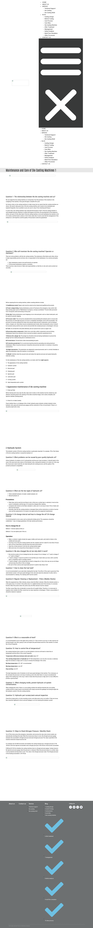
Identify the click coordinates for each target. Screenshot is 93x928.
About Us (45, 131)
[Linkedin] (81, 807)
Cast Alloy (48, 23)
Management (49, 29)
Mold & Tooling (49, 19)
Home (44, 128)
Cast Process (49, 21)
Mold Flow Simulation (51, 33)
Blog (44, 14)
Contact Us (46, 37)
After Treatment (49, 27)
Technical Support (50, 8)
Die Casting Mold (50, 12)
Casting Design (49, 17)
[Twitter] (74, 807)
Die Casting (48, 10)
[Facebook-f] (70, 807)
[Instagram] (77, 807)
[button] (61, 83)
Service (45, 6)
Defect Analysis (49, 31)
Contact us (22, 804)
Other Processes (50, 162)
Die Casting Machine (51, 25)
